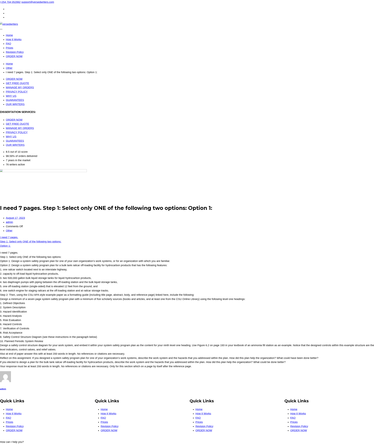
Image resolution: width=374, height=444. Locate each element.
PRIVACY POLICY (17, 91)
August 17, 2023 (15, 217)
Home (9, 35)
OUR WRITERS (15, 104)
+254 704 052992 (10, 2)
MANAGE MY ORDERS (20, 87)
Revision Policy (15, 52)
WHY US (11, 95)
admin (9, 222)
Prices (9, 47)
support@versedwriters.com (37, 2)
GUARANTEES (15, 100)
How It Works (13, 39)
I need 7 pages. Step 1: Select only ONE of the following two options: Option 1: (30, 241)
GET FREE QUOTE (17, 83)
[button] (12, 441)
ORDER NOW (14, 56)
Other (9, 230)
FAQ (8, 43)
